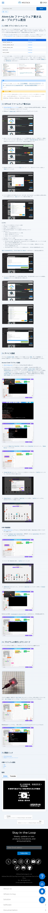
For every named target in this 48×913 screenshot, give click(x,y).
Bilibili (5, 776)
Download (30, 42)
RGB (4, 764)
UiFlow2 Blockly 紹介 (7, 756)
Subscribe (24, 853)
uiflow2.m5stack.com (8, 365)
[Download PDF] (3, 12)
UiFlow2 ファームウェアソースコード (10, 757)
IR (3, 767)
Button (4, 766)
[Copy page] (6, 12)
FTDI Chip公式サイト (9, 36)
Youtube (13, 776)
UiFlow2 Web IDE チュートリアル (11, 107)
